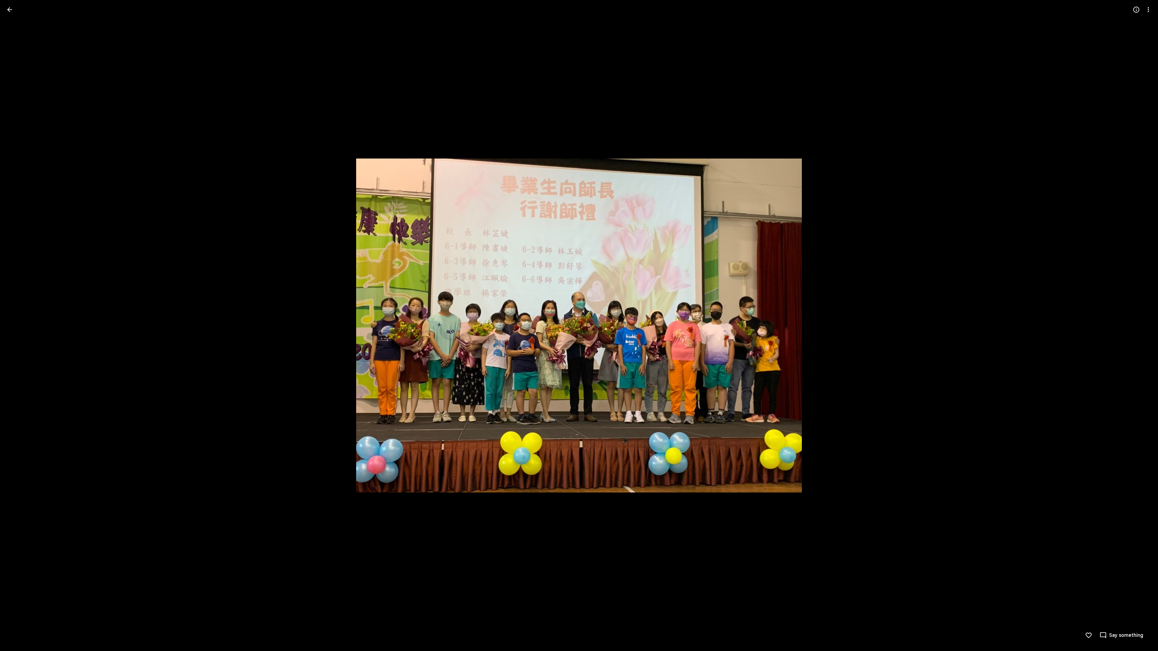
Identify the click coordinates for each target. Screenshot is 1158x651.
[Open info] (1136, 10)
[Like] (1088, 635)
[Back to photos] (9, 9)
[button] (16, 325)
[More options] (1148, 10)
